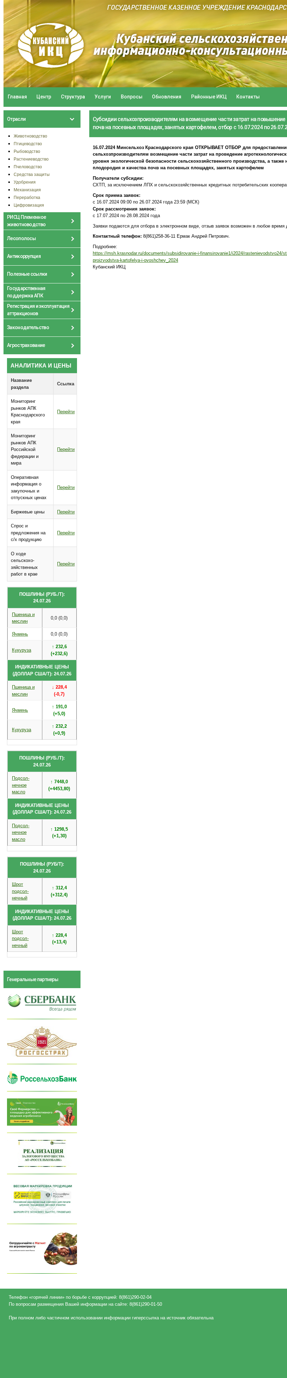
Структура (73, 96)
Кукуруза (21, 650)
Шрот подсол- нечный (20, 891)
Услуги (102, 96)
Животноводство (30, 136)
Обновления (166, 96)
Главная (17, 96)
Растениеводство (31, 159)
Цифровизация (29, 205)
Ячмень (20, 634)
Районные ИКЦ (209, 96)
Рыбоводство (27, 151)
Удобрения (25, 182)
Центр (43, 96)
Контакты (248, 96)
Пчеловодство (28, 166)
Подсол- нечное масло (20, 785)
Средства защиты (32, 174)
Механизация (27, 189)
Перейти (66, 411)
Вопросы (131, 96)
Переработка (27, 197)
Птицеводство (28, 143)
